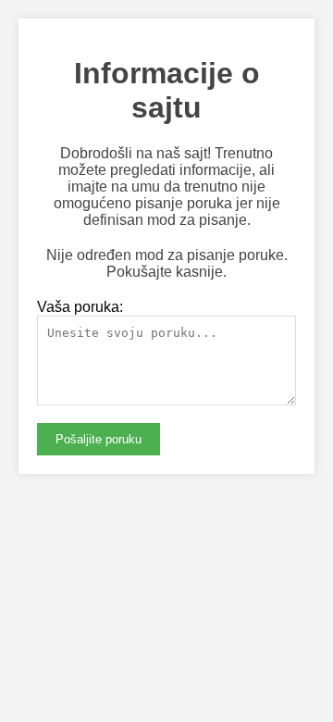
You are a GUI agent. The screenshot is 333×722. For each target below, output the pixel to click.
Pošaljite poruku (99, 439)
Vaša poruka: (80, 307)
